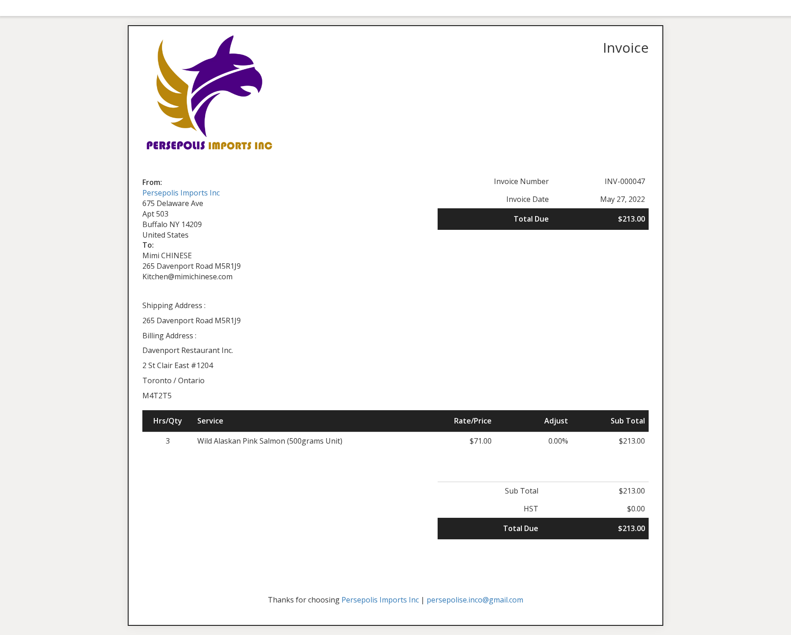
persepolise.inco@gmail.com (475, 600)
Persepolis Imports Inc (181, 193)
